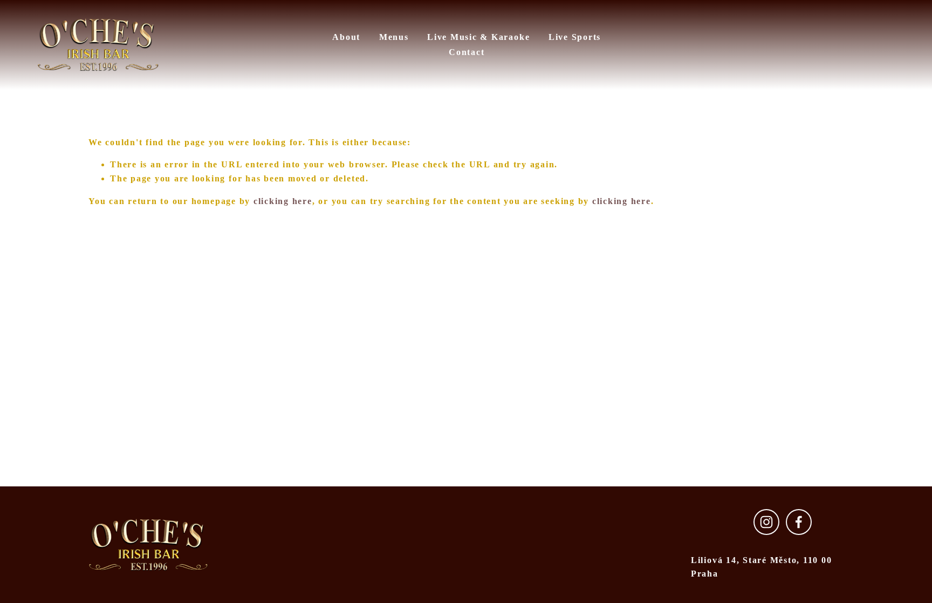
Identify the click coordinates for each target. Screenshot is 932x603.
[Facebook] (799, 522)
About (346, 37)
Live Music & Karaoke (478, 37)
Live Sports (575, 37)
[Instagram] (766, 522)
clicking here (282, 201)
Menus (394, 37)
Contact (466, 52)
